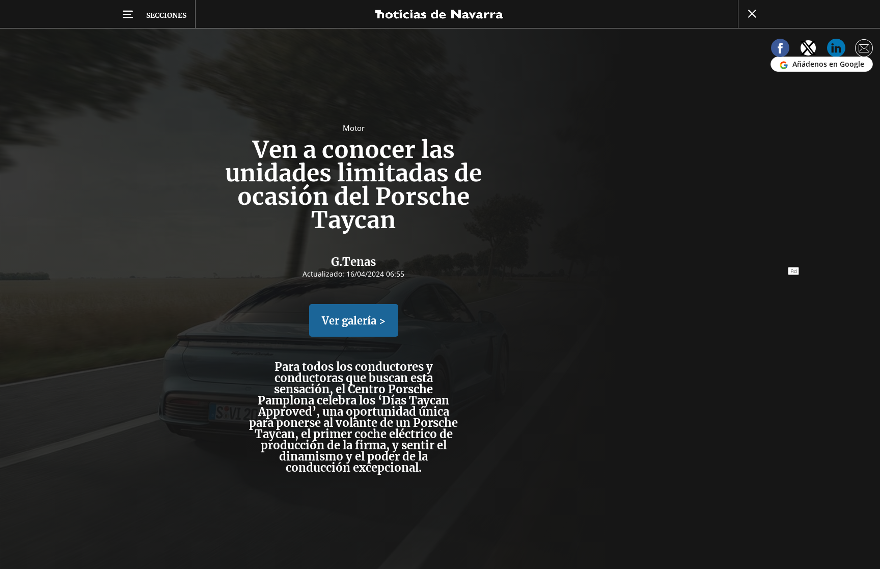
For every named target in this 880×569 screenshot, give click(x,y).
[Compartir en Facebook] (780, 49)
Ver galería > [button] (354, 320)
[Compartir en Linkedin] (836, 49)
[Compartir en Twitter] (808, 49)
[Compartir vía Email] (864, 49)
